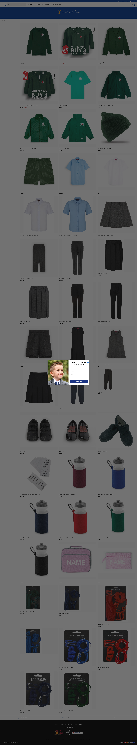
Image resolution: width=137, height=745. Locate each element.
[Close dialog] (88, 362)
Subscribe (79, 381)
